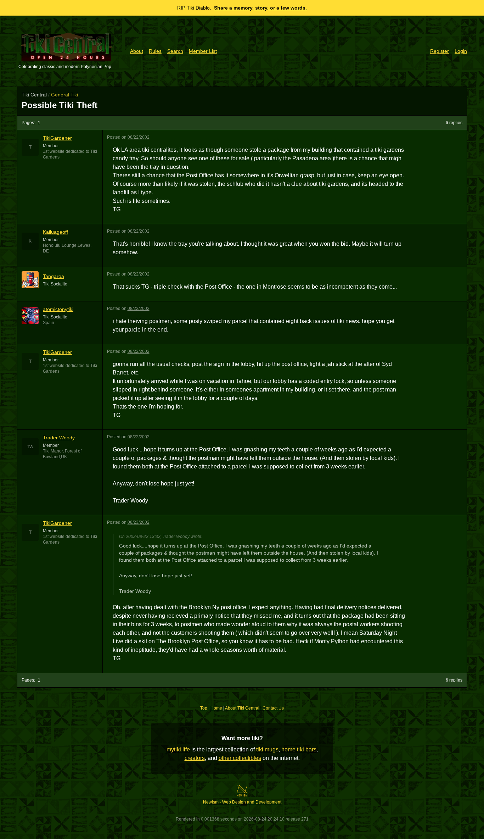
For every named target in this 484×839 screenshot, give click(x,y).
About (136, 51)
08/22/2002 (139, 137)
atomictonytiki (58, 309)
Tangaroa (53, 276)
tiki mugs (267, 749)
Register (439, 51)
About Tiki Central (242, 708)
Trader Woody (59, 437)
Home (216, 708)
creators (195, 758)
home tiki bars (298, 749)
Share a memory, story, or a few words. (260, 8)
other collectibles (240, 758)
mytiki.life (178, 749)
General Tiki (64, 95)
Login (461, 51)
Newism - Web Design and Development (242, 802)
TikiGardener (57, 138)
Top (203, 708)
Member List (203, 51)
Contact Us (273, 708)
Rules (155, 51)
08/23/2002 (139, 522)
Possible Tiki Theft (59, 105)
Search (175, 51)
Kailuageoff (55, 232)
